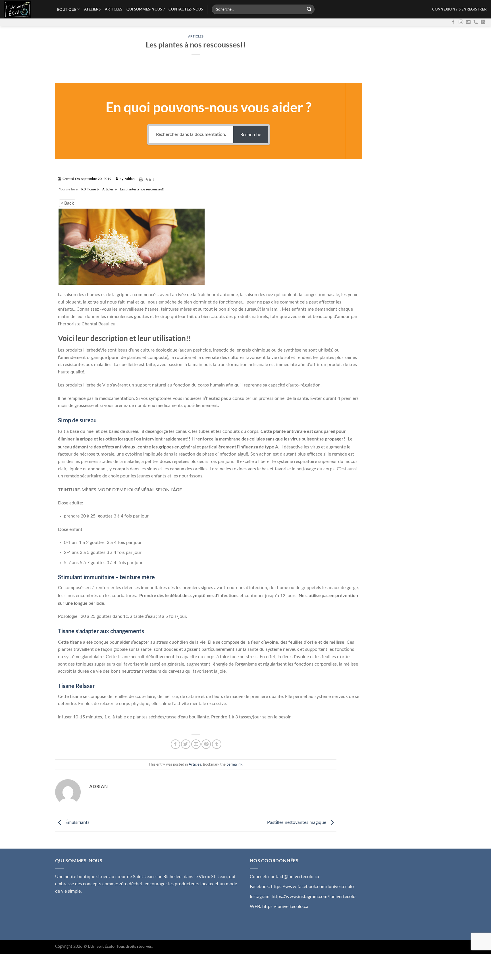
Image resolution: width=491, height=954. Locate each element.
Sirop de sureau (77, 420)
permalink (234, 764)
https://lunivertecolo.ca (285, 906)
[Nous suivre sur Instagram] (461, 22)
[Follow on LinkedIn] (483, 22)
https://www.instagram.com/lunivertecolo (313, 896)
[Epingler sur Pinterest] (206, 744)
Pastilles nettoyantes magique (297, 822)
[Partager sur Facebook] (175, 744)
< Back (67, 203)
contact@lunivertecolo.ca (293, 876)
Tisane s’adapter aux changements (101, 630)
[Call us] (475, 22)
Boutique (66, 9)
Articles (113, 9)
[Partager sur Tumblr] (216, 744)
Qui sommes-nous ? (145, 9)
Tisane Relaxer (76, 685)
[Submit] (309, 9)
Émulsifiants (77, 822)
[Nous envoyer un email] (468, 22)
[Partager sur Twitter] (185, 744)
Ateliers (92, 9)
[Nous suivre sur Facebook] (453, 22)
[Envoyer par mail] (196, 744)
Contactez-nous (185, 9)
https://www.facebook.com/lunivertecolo (312, 886)
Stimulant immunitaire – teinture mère (106, 576)
